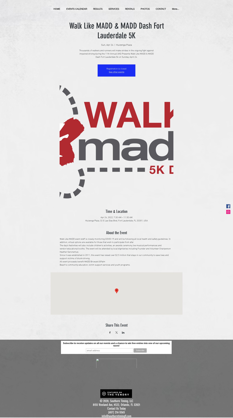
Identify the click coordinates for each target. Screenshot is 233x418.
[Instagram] (228, 212)
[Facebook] (228, 206)
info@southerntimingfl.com (116, 416)
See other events (116, 72)
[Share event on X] (116, 332)
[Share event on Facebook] (110, 332)
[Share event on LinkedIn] (123, 332)
